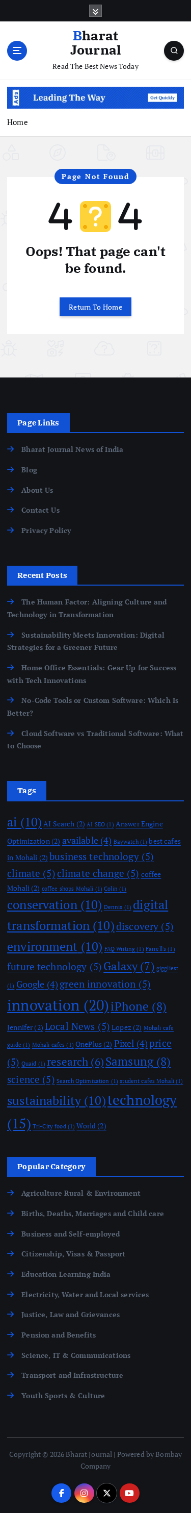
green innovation (105, 984)
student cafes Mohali (151, 1081)
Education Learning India (66, 1274)
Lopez (127, 1027)
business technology (101, 856)
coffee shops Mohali (72, 888)
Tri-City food (54, 1126)
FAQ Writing (124, 948)
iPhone (138, 1006)
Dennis (117, 907)
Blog (29, 469)
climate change (98, 873)
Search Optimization (87, 1081)
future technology (54, 966)
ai (24, 822)
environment (54, 946)
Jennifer (25, 1027)
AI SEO (100, 824)
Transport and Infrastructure (72, 1375)
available (87, 840)
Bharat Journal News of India (72, 449)
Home (17, 122)
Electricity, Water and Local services (85, 1294)
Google (37, 984)
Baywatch (131, 841)
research (75, 1061)
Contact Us (40, 510)
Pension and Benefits (58, 1335)
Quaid (33, 1063)
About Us (37, 490)
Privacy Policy (46, 530)
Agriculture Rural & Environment (81, 1193)
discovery (145, 926)
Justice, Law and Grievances (70, 1314)
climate (31, 873)
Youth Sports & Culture (63, 1395)
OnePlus (94, 1044)
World (91, 1125)
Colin (115, 888)
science (31, 1079)
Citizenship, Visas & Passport (73, 1253)
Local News (77, 1026)
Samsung (138, 1061)
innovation (58, 1005)
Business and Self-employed (70, 1234)
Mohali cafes (53, 1044)
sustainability (56, 1100)
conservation (54, 904)
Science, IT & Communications (75, 1355)
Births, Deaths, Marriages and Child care (92, 1213)
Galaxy (128, 966)
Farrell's (160, 948)
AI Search (64, 823)
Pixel (131, 1043)
